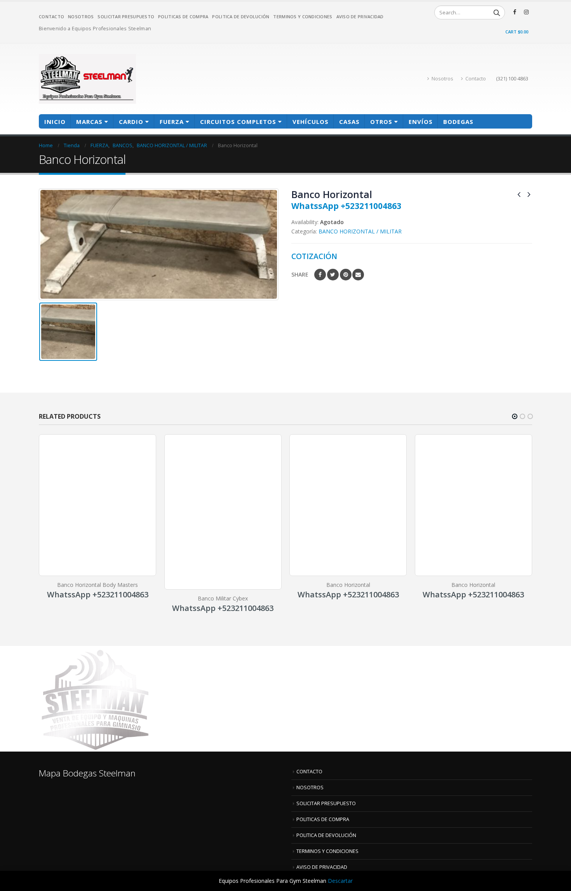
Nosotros (442, 78)
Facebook (320, 274)
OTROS (381, 121)
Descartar (340, 880)
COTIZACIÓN (314, 256)
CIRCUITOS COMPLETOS (238, 121)
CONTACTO (51, 16)
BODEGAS (458, 121)
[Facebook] (515, 12)
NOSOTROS (81, 16)
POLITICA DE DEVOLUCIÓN (240, 16)
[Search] (497, 12)
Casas (349, 121)
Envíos (421, 121)
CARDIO (131, 121)
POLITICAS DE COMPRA (183, 16)
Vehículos (310, 121)
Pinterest (346, 274)
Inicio (55, 121)
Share (299, 274)
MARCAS (89, 121)
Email (358, 274)
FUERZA (172, 121)
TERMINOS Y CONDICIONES (302, 16)
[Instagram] (526, 12)
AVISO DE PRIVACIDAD (360, 16)
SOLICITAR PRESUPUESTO (125, 16)
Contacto (475, 78)
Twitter (333, 274)
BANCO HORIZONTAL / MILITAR (360, 231)
